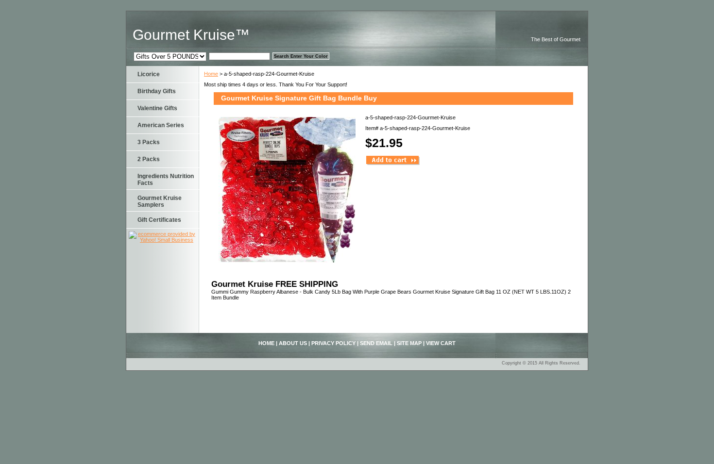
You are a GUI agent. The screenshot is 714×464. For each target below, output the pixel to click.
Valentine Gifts (157, 108)
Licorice (148, 74)
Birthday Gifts (156, 91)
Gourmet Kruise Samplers (159, 201)
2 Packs (148, 159)
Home (211, 74)
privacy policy (333, 343)
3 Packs (148, 142)
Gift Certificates (159, 219)
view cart (441, 343)
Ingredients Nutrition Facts (165, 179)
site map (409, 343)
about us (293, 343)
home (266, 343)
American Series (160, 125)
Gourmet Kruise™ (191, 35)
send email (376, 343)
